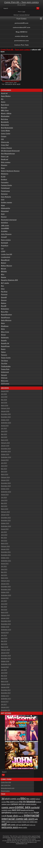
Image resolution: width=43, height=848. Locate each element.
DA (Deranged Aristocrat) (10, 151)
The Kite (4, 363)
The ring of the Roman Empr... (11, 81)
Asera (3, 102)
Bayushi (4, 107)
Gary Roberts (6, 197)
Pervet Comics (5, 791)
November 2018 (6, 658)
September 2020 (6, 595)
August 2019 (5, 632)
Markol (3, 263)
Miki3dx (4, 271)
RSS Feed (16, 14)
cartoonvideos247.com (21, 27)
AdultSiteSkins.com (21, 844)
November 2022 (6, 520)
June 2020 (4, 604)
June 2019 (4, 638)
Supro (3, 349)
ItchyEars (4, 222)
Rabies (3, 303)
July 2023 (4, 497)
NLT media (5, 283)
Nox (2, 286)
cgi (23, 804)
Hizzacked (5, 211)
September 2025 (6, 423)
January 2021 (5, 584)
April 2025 (4, 437)
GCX (2, 199)
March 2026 (4, 405)
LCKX (3, 251)
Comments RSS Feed (24, 14)
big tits (22, 802)
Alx (2, 99)
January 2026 (5, 411)
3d (3, 798)
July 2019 (4, 635)
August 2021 (5, 563)
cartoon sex (16, 804)
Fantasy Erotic (6, 185)
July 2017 (4, 704)
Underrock (5, 372)
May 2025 (4, 434)
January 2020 (5, 618)
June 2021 (4, 569)
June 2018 (4, 673)
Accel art (4, 93)
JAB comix (5, 225)
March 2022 (4, 543)
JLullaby (4, 231)
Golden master (6, 202)
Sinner (3, 334)
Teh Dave (4, 360)
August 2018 (5, 667)
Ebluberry (4, 173)
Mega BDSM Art (21, 32)
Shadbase (4, 326)
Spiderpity (5, 337)
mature (19, 822)
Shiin (3, 329)
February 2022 (5, 546)
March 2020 (4, 612)
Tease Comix (6, 357)
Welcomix (4, 381)
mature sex (25, 822)
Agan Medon (6, 96)
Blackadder (5, 116)
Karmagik (4, 243)
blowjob (30, 801)
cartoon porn (6, 804)
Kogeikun (4, 245)
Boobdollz (5, 122)
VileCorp (4, 378)
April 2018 (4, 678)
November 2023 (6, 486)
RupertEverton (6, 314)
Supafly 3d (5, 343)
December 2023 (6, 483)
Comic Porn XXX (6, 782)
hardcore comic (23, 812)
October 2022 (5, 523)
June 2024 (4, 466)
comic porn (8, 807)
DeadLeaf (4, 159)
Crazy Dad (5, 145)
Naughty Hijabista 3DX (9, 280)
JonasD (4, 237)
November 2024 (6, 451)
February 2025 (5, 443)
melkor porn (33, 822)
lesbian (8, 822)
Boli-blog (4, 119)
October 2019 (5, 627)
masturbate (13, 822)
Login (24, 11)
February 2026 (5, 408)
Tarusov (4, 355)
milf (4, 824)
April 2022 (4, 540)
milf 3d (14, 84)
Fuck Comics (21, 19)
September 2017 (6, 699)
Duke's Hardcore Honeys (10, 171)
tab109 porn (26, 825)
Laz (2, 248)
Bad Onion (5, 105)
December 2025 (6, 414)
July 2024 (4, 463)
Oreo (3, 289)
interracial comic (12, 818)
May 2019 (4, 641)
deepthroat (24, 810)
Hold (3, 214)
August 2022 (5, 529)
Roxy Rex (4, 312)
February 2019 (5, 650)
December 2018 (6, 655)
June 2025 (4, 431)
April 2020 (4, 609)
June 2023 (4, 500)
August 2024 (5, 460)
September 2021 (6, 561)
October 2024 (5, 454)
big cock (10, 802)
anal (18, 799)
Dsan (3, 168)
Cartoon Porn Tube (21, 45)
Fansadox (4, 182)
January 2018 (5, 687)
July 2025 (4, 428)
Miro (2, 274)
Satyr (3, 323)
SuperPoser (5, 346)
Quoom (4, 300)
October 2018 (5, 661)
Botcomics (5, 125)
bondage (38, 802)
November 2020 (6, 589)
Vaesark (4, 375)
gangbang (6, 812)
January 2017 (5, 707)
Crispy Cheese (6, 148)
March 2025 (4, 440)
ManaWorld (5, 260)
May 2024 (4, 469)
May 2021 (4, 572)
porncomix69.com (21, 23)
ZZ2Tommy (5, 383)
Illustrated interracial (9, 220)
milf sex (18, 825)
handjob (14, 812)
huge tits (21, 816)
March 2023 (4, 509)
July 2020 (4, 601)
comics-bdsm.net (21, 36)
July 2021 (4, 566)
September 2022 (6, 526)
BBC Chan (5, 110)
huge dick (12, 815)
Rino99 (3, 306)
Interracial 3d (8, 84)
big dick (16, 802)
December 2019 (6, 621)
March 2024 (4, 474)
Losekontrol (5, 257)
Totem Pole (5, 369)
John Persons (6, 234)
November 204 (5, 710)
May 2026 (4, 400)
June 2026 (4, 397)
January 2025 (5, 446)
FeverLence (5, 191)
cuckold (35, 807)
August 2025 (5, 426)
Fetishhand (5, 188)
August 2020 (5, 598)
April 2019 (4, 644)
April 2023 (4, 506)
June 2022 (4, 535)
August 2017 (5, 701)
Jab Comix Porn (6, 785)
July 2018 (4, 670)
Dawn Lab (4, 156)
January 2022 (5, 549)
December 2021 (6, 552)
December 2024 (6, 448)
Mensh (3, 268)
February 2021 (5, 581)
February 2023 (5, 512)
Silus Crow (5, 332)
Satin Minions (6, 320)
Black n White (6, 113)
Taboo (3, 352)
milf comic (11, 825)
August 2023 (5, 494)
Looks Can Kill (6, 254)
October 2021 (5, 558)
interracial (31, 815)
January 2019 (5, 653)
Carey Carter (5, 133)
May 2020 (4, 607)
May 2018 (4, 676)
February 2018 (5, 684)
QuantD (4, 297)
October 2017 (5, 696)
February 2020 (5, 615)
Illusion (4, 217)
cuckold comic (7, 810)
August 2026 (5, 391)
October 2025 (5, 420)
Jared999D (5, 228)
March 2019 (4, 647)
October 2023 (5, 489)
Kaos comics (6, 240)
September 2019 (6, 630)
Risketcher (5, 309)
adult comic (10, 799)
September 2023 (6, 492)
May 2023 (4, 503)
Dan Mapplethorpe (8, 153)
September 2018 (6, 664)
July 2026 (4, 394)
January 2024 (5, 480)
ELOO (3, 176)
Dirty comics (5, 162)
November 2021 (6, 555)
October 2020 (5, 592)
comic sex (22, 807)
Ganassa (4, 194)
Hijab (3, 205)
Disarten (4, 165)
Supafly (4, 340)
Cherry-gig (5, 142)
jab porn (29, 818)
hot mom (31, 812)
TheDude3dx (6, 366)
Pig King (4, 291)
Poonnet (4, 294)
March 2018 (4, 681)
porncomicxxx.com (21, 40)
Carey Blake (5, 130)
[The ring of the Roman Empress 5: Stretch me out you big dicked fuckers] (11, 67)
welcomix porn (10, 827)
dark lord (16, 810)
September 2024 (6, 457)
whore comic (22, 827)
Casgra (3, 136)
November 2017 (6, 693)
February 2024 (5, 477)
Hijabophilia (5, 208)
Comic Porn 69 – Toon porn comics (21, 2)
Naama (3, 277)
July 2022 (4, 532)
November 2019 (6, 624)
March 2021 (4, 578)
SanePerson (5, 317)
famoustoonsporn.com (7, 788)
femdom (31, 810)
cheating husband (30, 804)
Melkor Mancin (6, 265)
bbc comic (30, 799)
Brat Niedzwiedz (7, 128)
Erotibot (4, 179)
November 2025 (6, 417)
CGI (2, 139)
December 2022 (6, 517)
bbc (23, 798)
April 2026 (4, 402)
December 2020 (6, 586)
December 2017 (6, 690)
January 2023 (5, 515)
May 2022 (4, 538)
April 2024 (4, 471)
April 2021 (4, 575)
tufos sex (32, 825)
